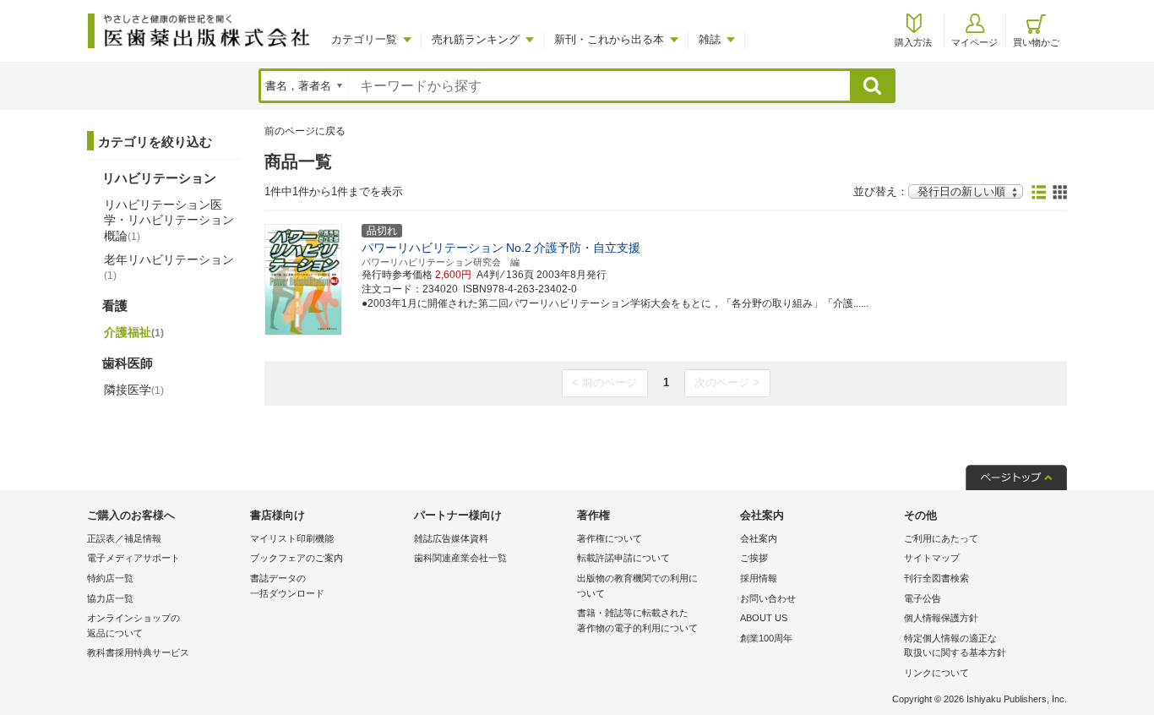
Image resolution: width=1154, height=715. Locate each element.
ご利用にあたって (941, 538)
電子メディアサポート (133, 558)
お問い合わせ (768, 598)
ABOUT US (763, 618)
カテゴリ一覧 (364, 39)
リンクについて (936, 673)
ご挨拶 (754, 558)
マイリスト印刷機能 (292, 538)
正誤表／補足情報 (124, 538)
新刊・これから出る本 (609, 39)
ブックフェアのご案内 (296, 558)
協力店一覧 (110, 598)
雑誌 (710, 39)
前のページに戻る (305, 131)
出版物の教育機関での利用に (637, 585)
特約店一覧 (110, 578)
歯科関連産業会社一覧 (460, 558)
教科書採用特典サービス (138, 652)
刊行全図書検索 (936, 578)
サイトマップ (932, 558)
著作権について (609, 538)
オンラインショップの (133, 625)
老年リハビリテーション (169, 267)
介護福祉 (134, 332)
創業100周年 (766, 638)
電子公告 (922, 598)
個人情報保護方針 (941, 618)
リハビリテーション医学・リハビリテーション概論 (169, 220)
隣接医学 (134, 389)
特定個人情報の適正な (955, 645)
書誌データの (287, 585)
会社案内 (758, 538)
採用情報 (758, 578)
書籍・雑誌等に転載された (637, 620)
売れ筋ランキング (476, 39)
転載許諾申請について (623, 558)
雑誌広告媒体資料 (451, 538)
